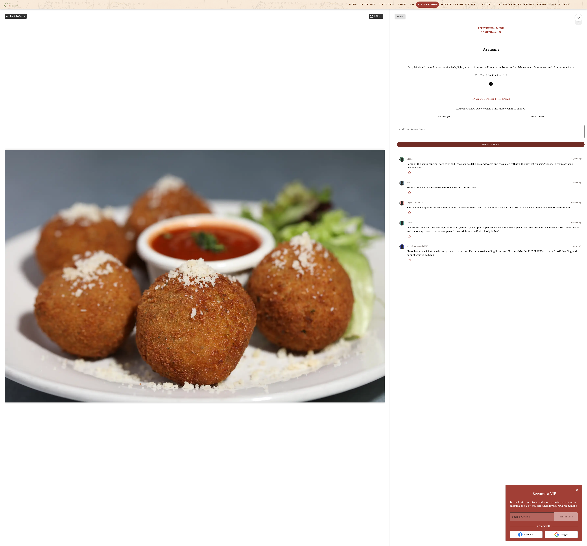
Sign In (564, 4)
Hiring (529, 4)
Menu (353, 4)
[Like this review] (410, 173)
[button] (406, 5)
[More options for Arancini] (578, 17)
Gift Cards (387, 4)
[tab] (444, 116)
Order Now (368, 4)
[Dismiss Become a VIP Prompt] (577, 489)
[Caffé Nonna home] (16, 4)
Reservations (427, 4)
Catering (489, 4)
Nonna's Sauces (510, 4)
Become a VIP (546, 4)
